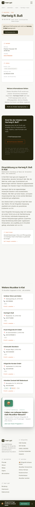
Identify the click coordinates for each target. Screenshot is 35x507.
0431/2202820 (10, 352)
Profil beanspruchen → (11, 32)
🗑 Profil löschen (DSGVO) (15, 142)
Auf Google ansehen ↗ (10, 241)
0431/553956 (10, 385)
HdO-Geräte (22, 443)
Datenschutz (5, 492)
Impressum (5, 489)
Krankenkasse (23, 475)
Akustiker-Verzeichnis (25, 467)
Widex (3, 468)
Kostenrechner (23, 472)
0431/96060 (9, 301)
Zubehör (21, 454)
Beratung (4, 486)
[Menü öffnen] (31, 3)
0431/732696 (10, 318)
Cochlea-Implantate (25, 451)
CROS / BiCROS (23, 448)
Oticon (4, 465)
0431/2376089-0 (11, 335)
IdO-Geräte (22, 446)
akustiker (10, 7)
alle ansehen (26, 290)
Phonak (4, 462)
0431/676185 (9, 368)
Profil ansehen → (9, 306)
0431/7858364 (8, 55)
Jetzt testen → (25, 503)
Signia (3, 470)
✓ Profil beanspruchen (14, 136)
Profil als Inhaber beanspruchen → (17, 107)
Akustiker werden (24, 478)
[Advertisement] (17, 262)
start (3, 7)
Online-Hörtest (23, 470)
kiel (16, 7)
